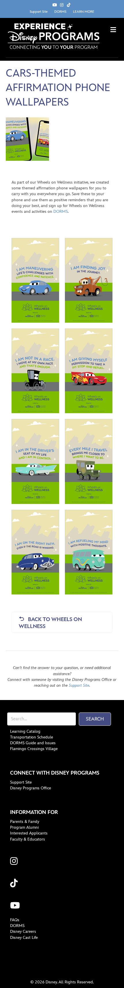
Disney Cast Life (24, 937)
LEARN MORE (83, 12)
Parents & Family (24, 821)
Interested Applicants (29, 833)
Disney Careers (23, 931)
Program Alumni (24, 827)
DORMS (60, 12)
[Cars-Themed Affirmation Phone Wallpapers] (27, 138)
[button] (95, 718)
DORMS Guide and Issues (33, 742)
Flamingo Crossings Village (34, 748)
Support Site (39, 12)
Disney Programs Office (30, 788)
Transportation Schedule (31, 737)
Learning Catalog (25, 731)
